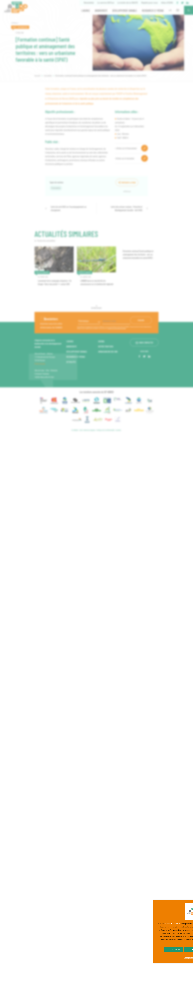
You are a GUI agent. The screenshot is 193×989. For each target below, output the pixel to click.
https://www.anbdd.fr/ (172, 924)
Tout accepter (173, 949)
